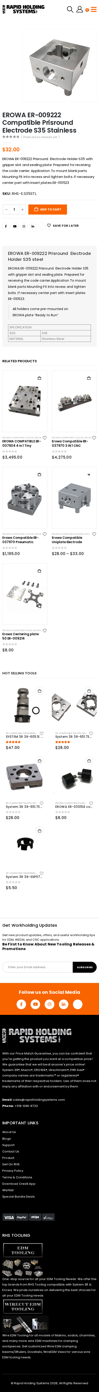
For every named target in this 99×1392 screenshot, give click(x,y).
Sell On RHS (11, 1164)
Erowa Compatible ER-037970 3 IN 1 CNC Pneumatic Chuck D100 (70, 443)
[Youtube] (15, 226)
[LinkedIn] (33, 226)
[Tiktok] (42, 226)
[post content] (25, 401)
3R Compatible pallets (68, 733)
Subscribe (85, 967)
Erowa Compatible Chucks (18, 437)
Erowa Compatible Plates (17, 630)
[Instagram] (24, 226)
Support (8, 1145)
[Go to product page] (24, 705)
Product (8, 1158)
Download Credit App (18, 1184)
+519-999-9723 (26, 1106)
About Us (9, 1132)
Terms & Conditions (17, 1177)
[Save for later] (45, 437)
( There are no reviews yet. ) (40, 137)
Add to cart (50, 209)
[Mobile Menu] (94, 9)
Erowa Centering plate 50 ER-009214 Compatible (20, 636)
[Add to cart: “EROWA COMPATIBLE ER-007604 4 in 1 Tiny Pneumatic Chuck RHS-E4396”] (39, 378)
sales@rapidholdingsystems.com (39, 1100)
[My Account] (79, 9)
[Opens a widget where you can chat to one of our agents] (67, 1365)
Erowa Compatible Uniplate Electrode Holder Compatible (67, 540)
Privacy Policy (12, 1171)
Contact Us (10, 1151)
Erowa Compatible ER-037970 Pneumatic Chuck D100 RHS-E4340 (21, 540)
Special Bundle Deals (18, 1196)
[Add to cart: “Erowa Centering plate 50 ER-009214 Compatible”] (39, 571)
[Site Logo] (23, 9)
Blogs (6, 1138)
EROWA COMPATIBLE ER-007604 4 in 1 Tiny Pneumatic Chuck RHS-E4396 (21, 443)
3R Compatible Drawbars (20, 733)
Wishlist (8, 1190)
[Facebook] (6, 226)
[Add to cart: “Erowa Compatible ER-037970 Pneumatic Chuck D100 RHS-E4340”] (39, 475)
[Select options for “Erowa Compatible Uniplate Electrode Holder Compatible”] (89, 475)
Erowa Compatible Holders (68, 533)
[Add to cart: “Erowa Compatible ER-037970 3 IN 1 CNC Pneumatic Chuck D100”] (89, 378)
